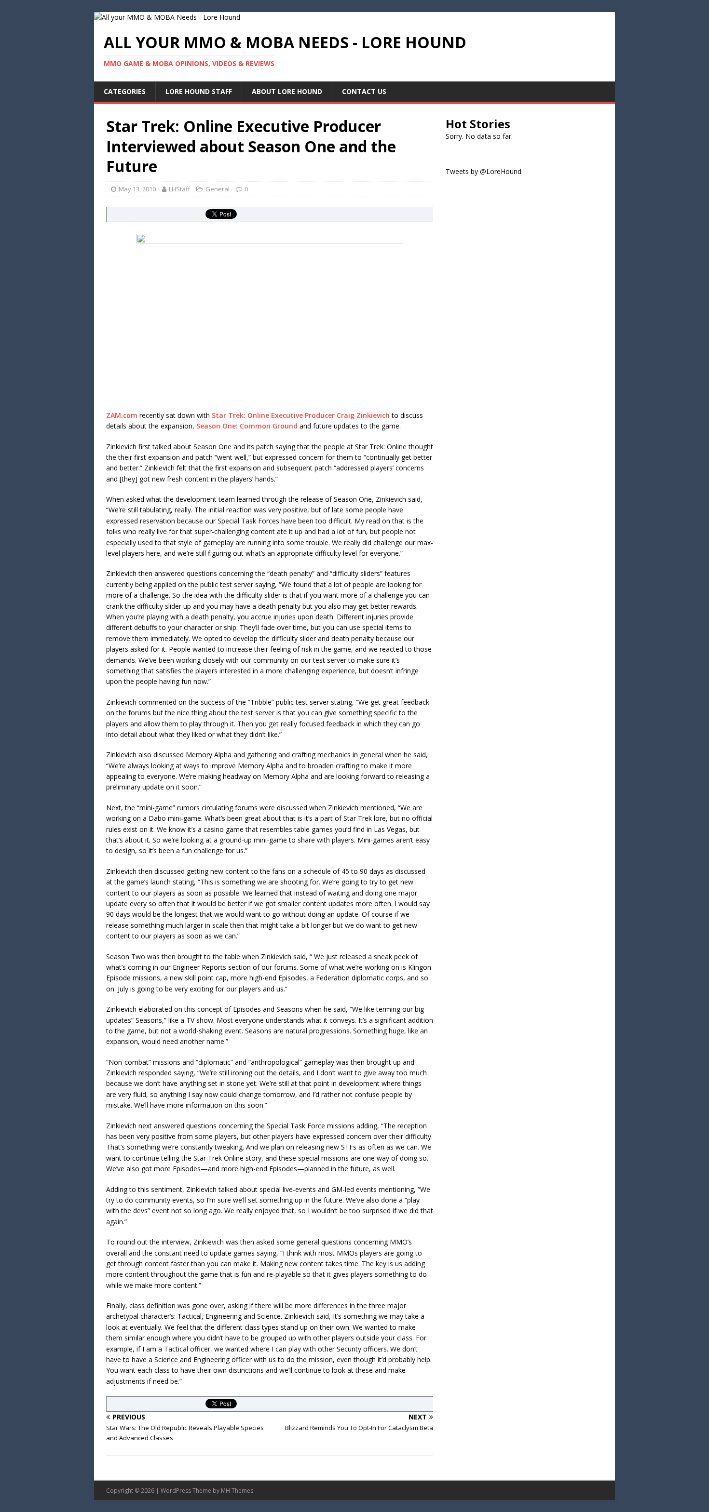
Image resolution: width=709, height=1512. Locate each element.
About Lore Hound (287, 91)
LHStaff (179, 189)
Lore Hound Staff (198, 91)
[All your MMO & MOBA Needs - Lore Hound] (167, 17)
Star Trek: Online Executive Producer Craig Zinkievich (301, 415)
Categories (125, 91)
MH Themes (237, 1490)
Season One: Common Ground (247, 425)
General (217, 189)
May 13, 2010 (137, 189)
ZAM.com (121, 415)
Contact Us (364, 91)
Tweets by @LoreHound (483, 171)
